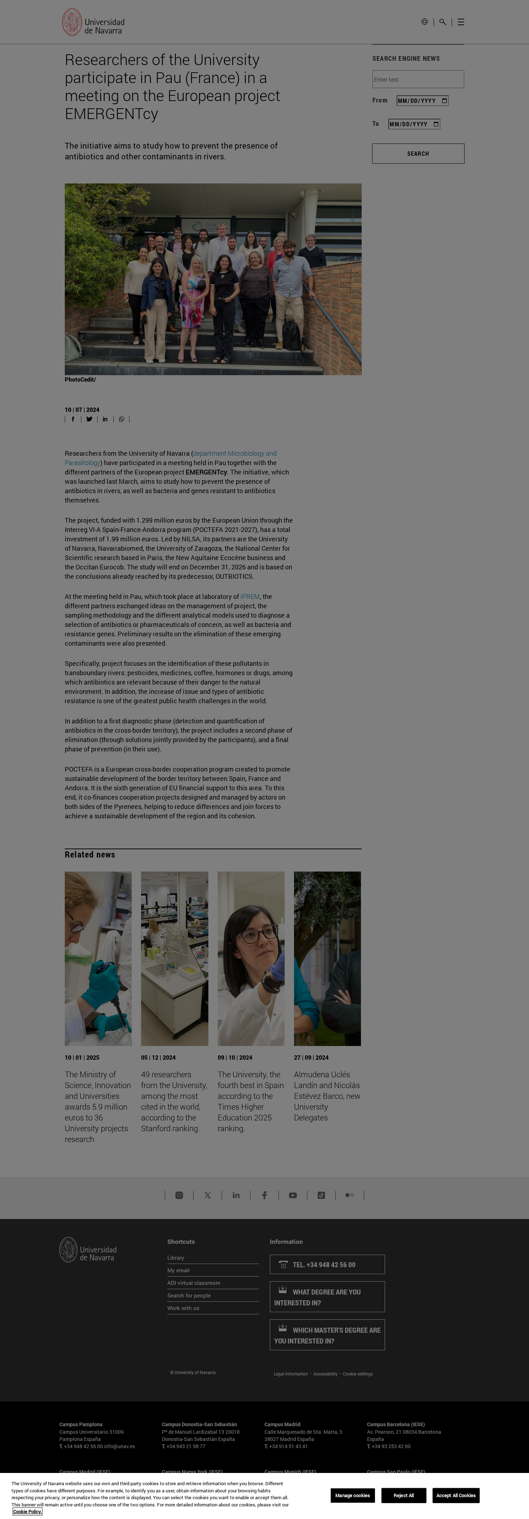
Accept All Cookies (456, 1495)
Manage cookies (352, 1495)
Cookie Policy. (27, 1511)
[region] (264, 1496)
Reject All (404, 1495)
